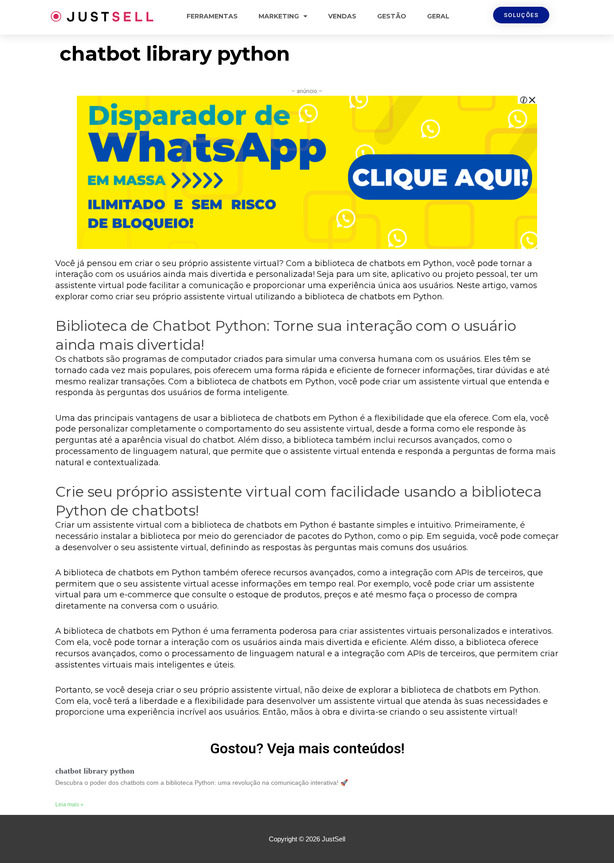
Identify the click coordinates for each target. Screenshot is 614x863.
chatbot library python (94, 770)
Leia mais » (69, 804)
